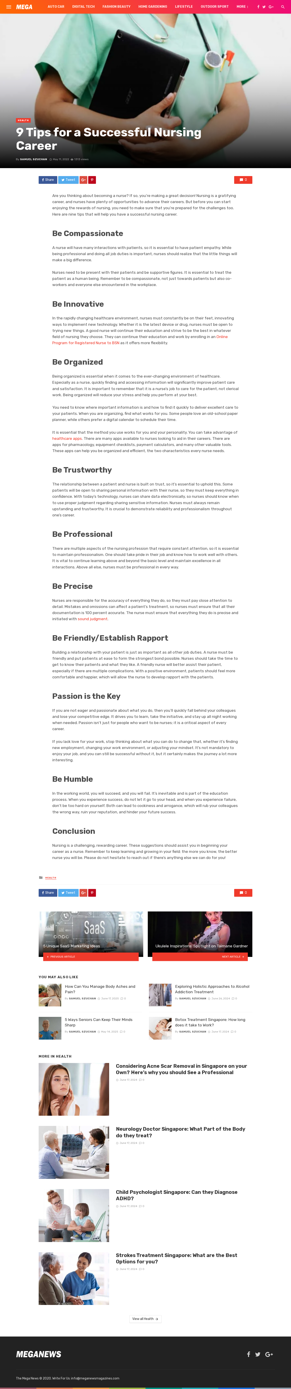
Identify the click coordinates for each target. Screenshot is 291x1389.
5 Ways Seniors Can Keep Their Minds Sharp (99, 1022)
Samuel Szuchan (33, 159)
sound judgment (93, 619)
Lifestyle (184, 7)
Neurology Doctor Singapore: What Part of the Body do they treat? (180, 1132)
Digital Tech (83, 7)
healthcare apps (67, 438)
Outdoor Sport (215, 7)
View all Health (143, 1319)
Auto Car (56, 7)
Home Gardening (152, 7)
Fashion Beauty (116, 7)
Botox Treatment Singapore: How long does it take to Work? (210, 1022)
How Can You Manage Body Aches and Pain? (100, 989)
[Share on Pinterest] (92, 180)
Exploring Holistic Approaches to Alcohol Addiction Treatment (212, 989)
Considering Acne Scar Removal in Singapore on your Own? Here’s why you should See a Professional (181, 1069)
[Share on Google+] (83, 180)
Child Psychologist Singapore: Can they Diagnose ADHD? (177, 1195)
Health (23, 120)
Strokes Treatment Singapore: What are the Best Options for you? (176, 1258)
